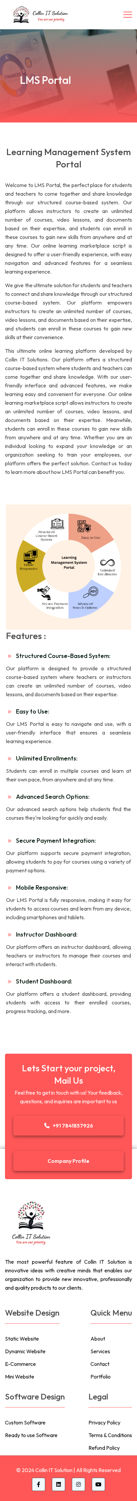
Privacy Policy (104, 1422)
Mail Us (68, 1080)
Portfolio (100, 1376)
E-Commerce (20, 1364)
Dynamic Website (25, 1351)
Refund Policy (104, 1447)
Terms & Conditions (110, 1435)
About (97, 1338)
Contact (99, 1364)
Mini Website (19, 1376)
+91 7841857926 (73, 1125)
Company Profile (68, 1161)
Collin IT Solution (53, 1470)
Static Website (22, 1338)
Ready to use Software (31, 1435)
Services (100, 1351)
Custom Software (25, 1422)
